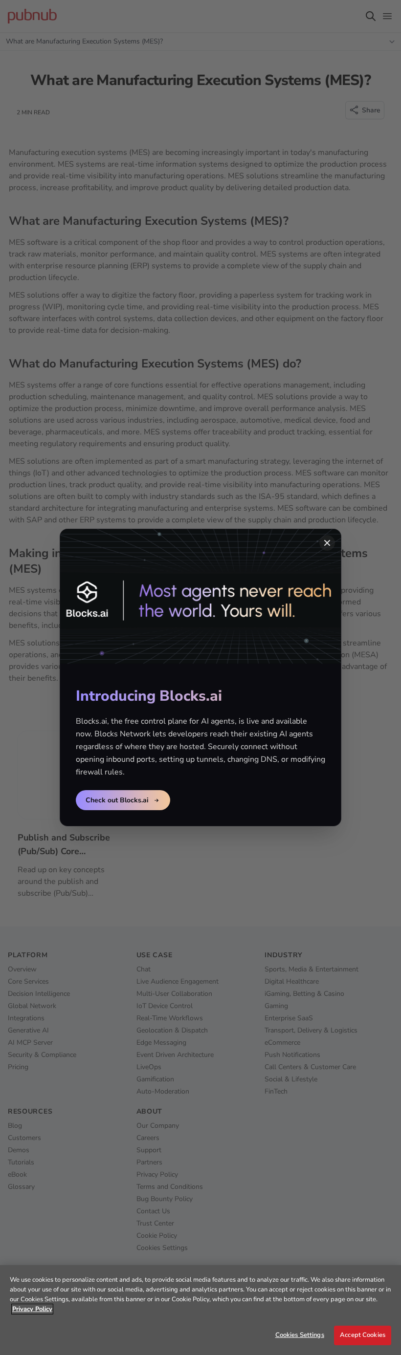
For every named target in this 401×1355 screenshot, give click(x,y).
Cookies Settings (299, 1335)
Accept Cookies (362, 1335)
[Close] (327, 543)
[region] (200, 1310)
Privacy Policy (32, 1309)
